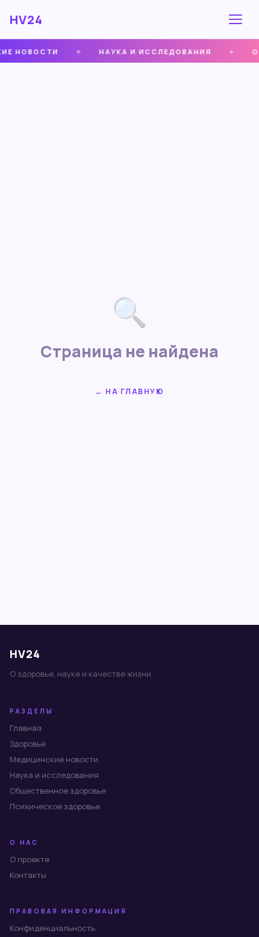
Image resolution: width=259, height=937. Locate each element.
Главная (26, 727)
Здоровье (28, 743)
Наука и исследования (54, 774)
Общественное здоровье (58, 790)
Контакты (28, 875)
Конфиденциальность (52, 928)
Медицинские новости (54, 759)
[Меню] (237, 19)
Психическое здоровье (55, 806)
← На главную (129, 391)
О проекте (29, 859)
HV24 (26, 19)
